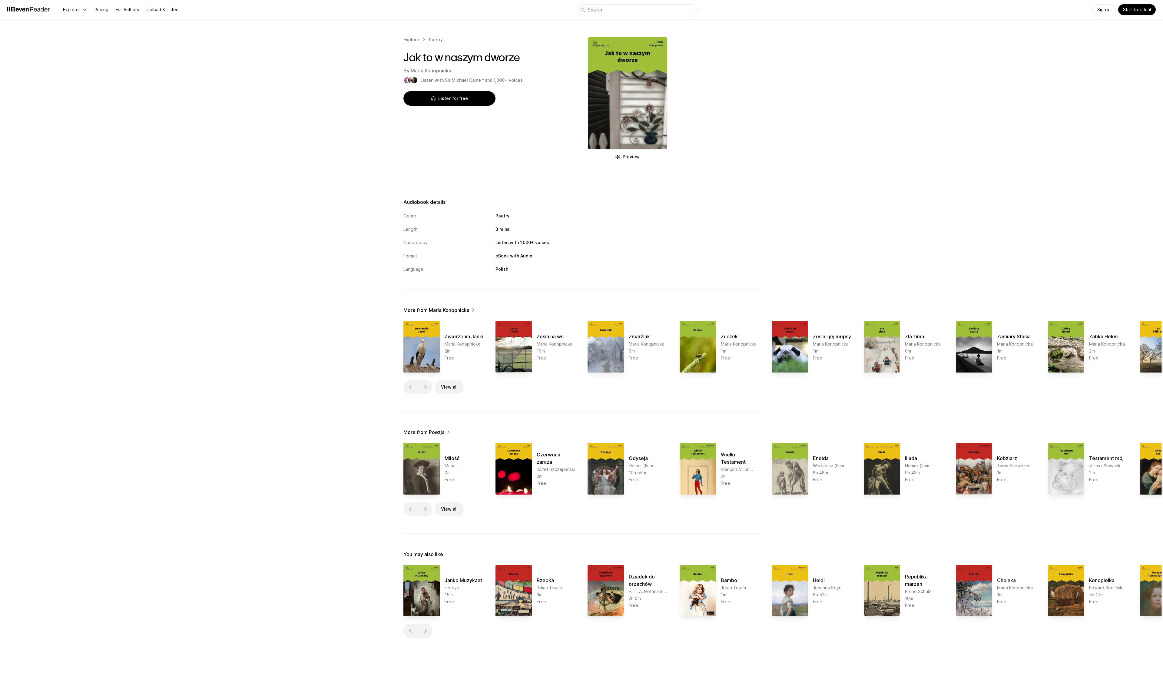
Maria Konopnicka (431, 71)
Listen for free (453, 98)
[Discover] (85, 9)
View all (449, 386)
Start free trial (1137, 9)
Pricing (101, 9)
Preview (631, 156)
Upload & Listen (163, 9)
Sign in (1104, 9)
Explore (71, 9)
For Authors (127, 9)
